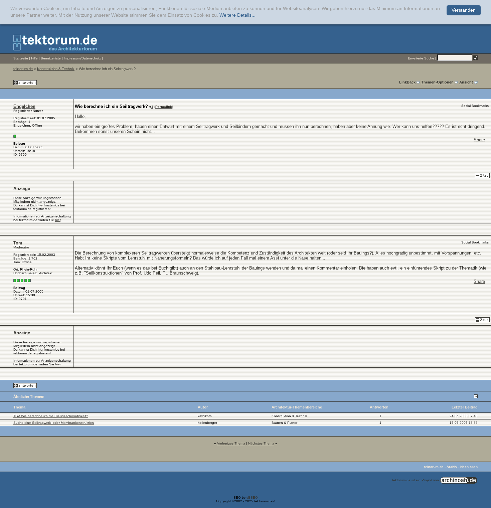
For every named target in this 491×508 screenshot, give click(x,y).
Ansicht (466, 82)
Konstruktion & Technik (55, 69)
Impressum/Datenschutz (82, 58)
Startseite (20, 58)
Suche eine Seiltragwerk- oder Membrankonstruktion (53, 423)
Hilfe (34, 58)
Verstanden (464, 10)
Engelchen (24, 106)
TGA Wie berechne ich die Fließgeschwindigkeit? (50, 416)
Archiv (452, 467)
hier (40, 205)
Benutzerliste (51, 58)
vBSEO (252, 497)
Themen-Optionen (437, 82)
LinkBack (407, 82)
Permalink (163, 107)
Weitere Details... (237, 15)
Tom (17, 242)
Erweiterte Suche (421, 58)
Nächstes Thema (261, 443)
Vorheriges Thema (231, 443)
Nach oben (469, 467)
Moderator (21, 247)
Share (479, 139)
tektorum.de (23, 69)
